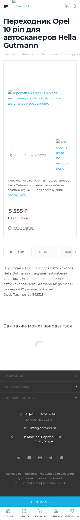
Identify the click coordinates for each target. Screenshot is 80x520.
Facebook (29, 457)
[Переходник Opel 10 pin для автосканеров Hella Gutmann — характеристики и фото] (40, 98)
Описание (17, 252)
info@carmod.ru (43, 428)
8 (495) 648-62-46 (41, 414)
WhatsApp (61, 457)
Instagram (40, 457)
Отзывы (45, 252)
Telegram (50, 457)
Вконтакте (18, 457)
